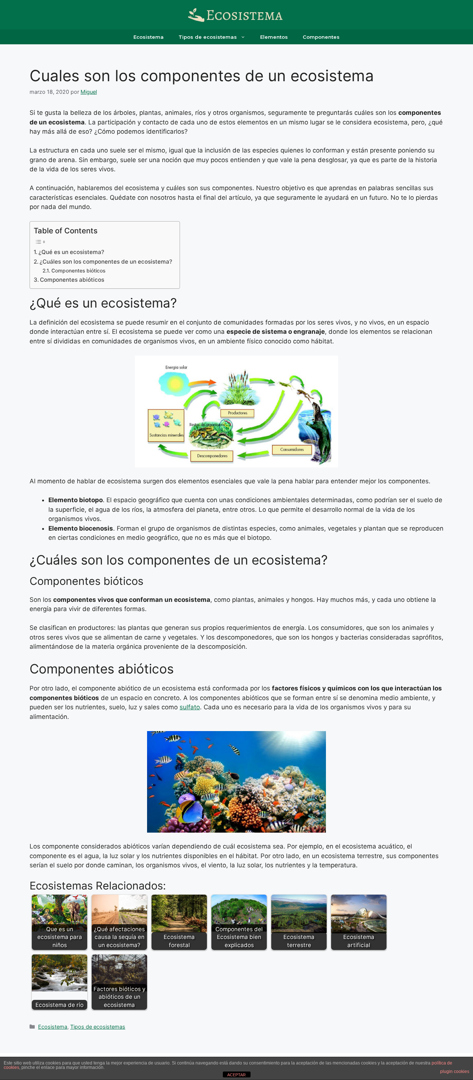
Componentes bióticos (78, 271)
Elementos (274, 37)
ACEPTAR (236, 1075)
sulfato (190, 707)
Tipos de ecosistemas (207, 37)
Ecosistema (148, 37)
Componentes (321, 37)
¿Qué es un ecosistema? (71, 252)
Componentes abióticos (72, 279)
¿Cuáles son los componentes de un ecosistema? (106, 261)
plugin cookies (454, 1071)
